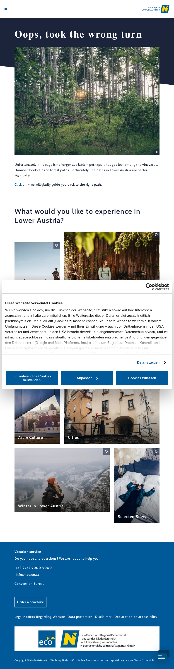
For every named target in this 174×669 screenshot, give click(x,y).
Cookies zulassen (142, 378)
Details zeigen (148, 362)
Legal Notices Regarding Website (39, 617)
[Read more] (37, 274)
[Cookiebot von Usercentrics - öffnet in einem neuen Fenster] (149, 286)
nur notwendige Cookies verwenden (31, 378)
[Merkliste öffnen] (18, 9)
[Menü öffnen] (6, 9)
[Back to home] (155, 9)
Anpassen (84, 378)
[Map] (14, 9)
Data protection (80, 617)
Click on (20, 184)
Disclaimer (103, 617)
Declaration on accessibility (135, 617)
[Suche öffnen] (22, 9)
